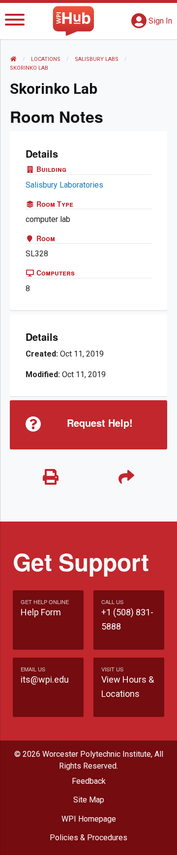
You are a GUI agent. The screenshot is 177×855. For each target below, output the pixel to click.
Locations (45, 59)
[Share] (126, 477)
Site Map (88, 799)
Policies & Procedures (88, 837)
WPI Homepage (88, 819)
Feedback (89, 781)
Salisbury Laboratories (64, 185)
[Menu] (15, 21)
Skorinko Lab (29, 68)
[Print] (51, 477)
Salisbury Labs (96, 59)
